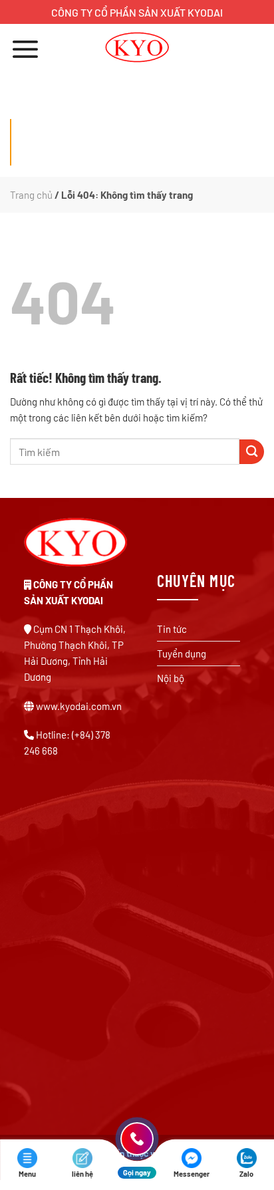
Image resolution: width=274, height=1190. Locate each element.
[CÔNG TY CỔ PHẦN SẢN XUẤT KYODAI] (137, 47)
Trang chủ (31, 195)
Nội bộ (170, 678)
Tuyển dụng (181, 653)
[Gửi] (251, 451)
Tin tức (172, 629)
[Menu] (25, 49)
